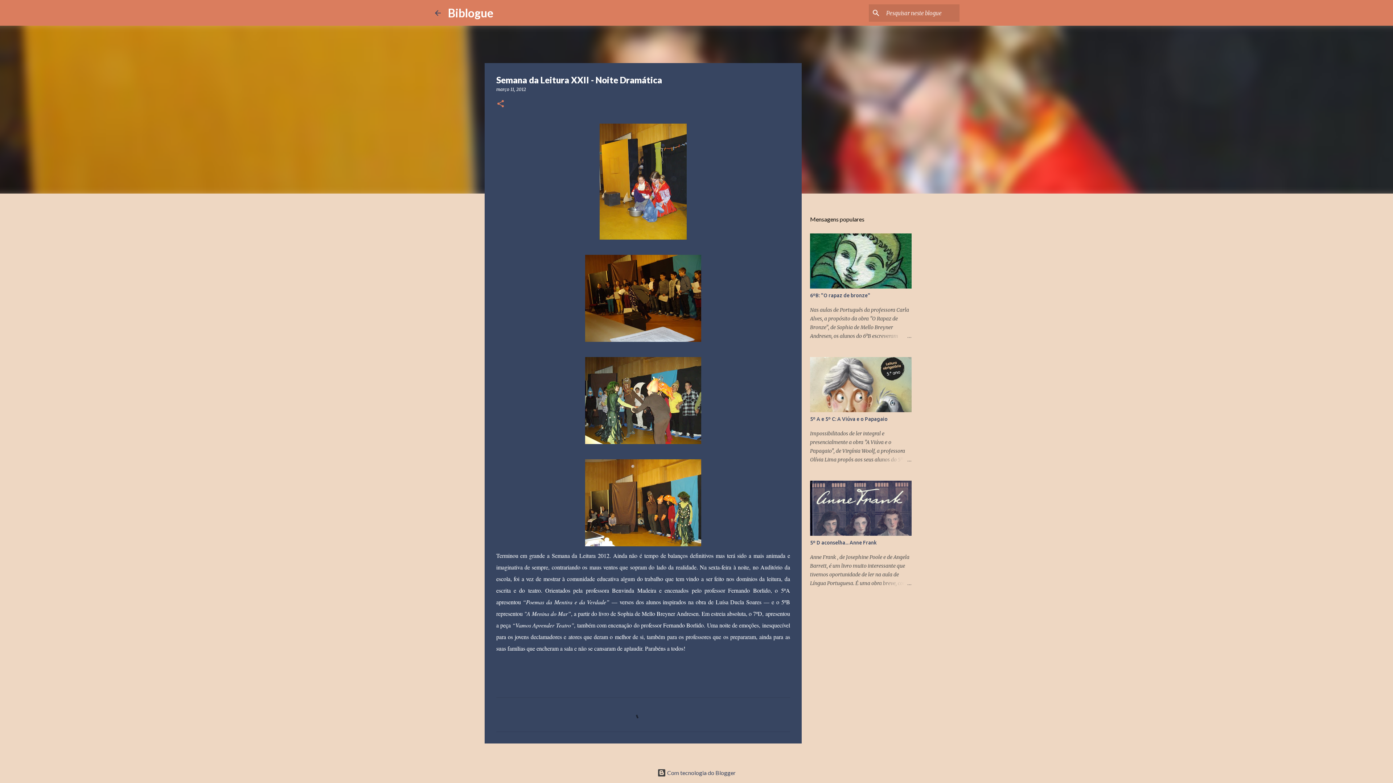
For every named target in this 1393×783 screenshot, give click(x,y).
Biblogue (470, 13)
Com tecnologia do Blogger (701, 772)
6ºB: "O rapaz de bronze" (840, 295)
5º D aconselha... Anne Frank (843, 543)
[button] (500, 104)
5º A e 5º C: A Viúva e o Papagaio (849, 419)
